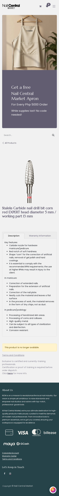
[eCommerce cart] (40, 6)
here (10, 373)
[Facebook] (5, 474)
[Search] (53, 135)
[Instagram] (10, 474)
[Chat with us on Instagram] (53, 489)
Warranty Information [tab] (40, 235)
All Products (10, 143)
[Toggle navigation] (54, 6)
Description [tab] (13, 235)
